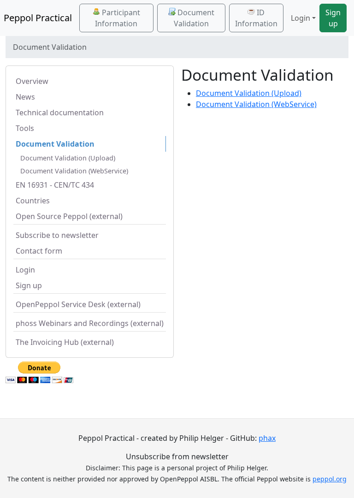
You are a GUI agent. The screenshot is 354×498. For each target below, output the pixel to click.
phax (267, 438)
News (25, 97)
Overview (32, 81)
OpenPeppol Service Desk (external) (78, 304)
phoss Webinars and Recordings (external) (90, 323)
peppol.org (330, 478)
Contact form (39, 251)
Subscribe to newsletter (57, 235)
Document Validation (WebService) (74, 170)
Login (25, 270)
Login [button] (300, 18)
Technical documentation (60, 112)
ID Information (256, 18)
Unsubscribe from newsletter (177, 456)
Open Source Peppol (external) (69, 216)
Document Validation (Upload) (67, 158)
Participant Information (117, 18)
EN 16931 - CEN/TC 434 (55, 185)
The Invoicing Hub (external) (65, 342)
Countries (33, 201)
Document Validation (194, 18)
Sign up (333, 18)
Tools (25, 128)
